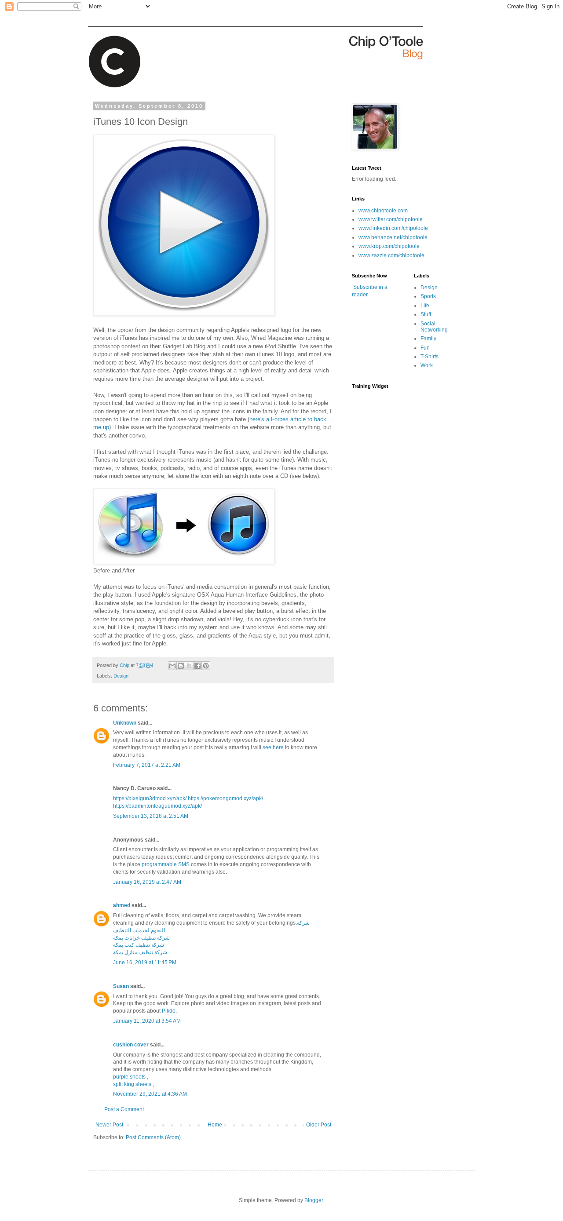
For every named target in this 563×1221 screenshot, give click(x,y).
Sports (428, 296)
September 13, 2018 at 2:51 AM (150, 816)
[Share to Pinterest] (205, 665)
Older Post (318, 1125)
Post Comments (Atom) (153, 1137)
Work (426, 365)
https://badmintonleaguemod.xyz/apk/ (157, 806)
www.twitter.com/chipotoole (390, 219)
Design (120, 675)
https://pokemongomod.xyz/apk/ (225, 798)
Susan (121, 986)
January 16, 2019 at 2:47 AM (147, 882)
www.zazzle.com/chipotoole (391, 255)
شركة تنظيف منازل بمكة (140, 952)
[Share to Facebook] (197, 665)
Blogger (313, 1200)
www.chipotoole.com (383, 211)
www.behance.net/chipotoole (393, 237)
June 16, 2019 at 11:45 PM (144, 962)
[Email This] (172, 665)
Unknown (124, 723)
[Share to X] (189, 665)
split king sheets (132, 1084)
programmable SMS (166, 864)
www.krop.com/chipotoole (389, 246)
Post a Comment (124, 1109)
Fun (425, 348)
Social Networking (434, 327)
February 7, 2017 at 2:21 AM (146, 765)
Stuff (425, 314)
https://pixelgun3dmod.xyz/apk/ (149, 798)
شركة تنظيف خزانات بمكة (141, 938)
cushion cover (131, 1045)
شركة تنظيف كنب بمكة (138, 945)
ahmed (121, 905)
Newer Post (109, 1125)
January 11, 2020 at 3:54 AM (147, 1021)
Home (215, 1125)
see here (273, 747)
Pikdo (168, 1011)
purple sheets (129, 1077)
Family (428, 338)
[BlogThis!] (180, 665)
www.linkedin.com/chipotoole (393, 228)
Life (424, 306)
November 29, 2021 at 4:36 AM (150, 1094)
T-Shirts (429, 357)
